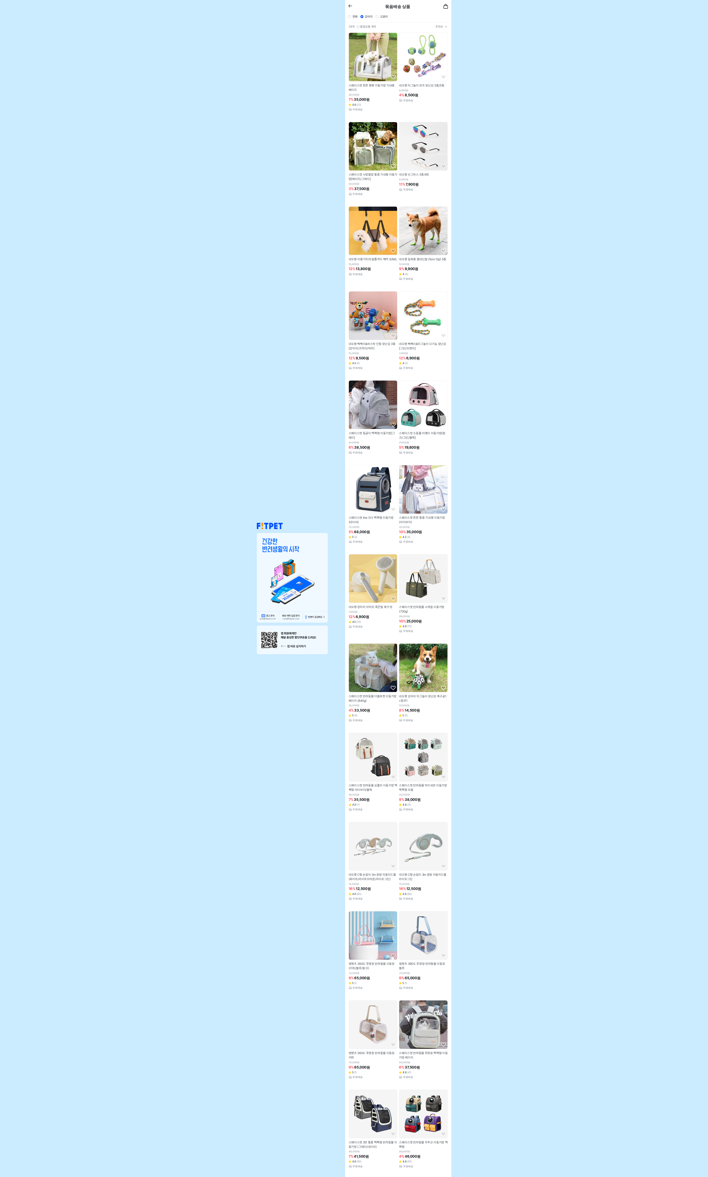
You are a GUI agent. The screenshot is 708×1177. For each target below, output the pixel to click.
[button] (270, 526)
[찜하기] (393, 77)
